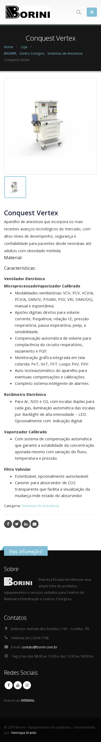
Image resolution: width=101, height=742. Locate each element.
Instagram (27, 685)
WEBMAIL (28, 700)
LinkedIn (26, 524)
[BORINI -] (27, 12)
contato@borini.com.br (39, 647)
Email (34, 524)
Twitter (17, 524)
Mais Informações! (25, 551)
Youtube (18, 685)
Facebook (8, 524)
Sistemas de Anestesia (40, 505)
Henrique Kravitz (23, 732)
